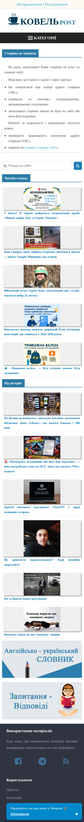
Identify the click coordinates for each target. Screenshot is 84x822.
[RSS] (66, 761)
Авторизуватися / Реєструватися (42, 4)
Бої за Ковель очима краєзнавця (25, 598)
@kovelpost (19, 814)
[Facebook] (18, 761)
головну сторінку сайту (41, 147)
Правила (13, 789)
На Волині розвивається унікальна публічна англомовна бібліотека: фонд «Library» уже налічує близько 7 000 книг (42, 423)
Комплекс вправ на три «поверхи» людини (32, 634)
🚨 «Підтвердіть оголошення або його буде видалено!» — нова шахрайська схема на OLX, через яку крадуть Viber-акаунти (42, 466)
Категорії (44, 38)
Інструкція (14, 797)
